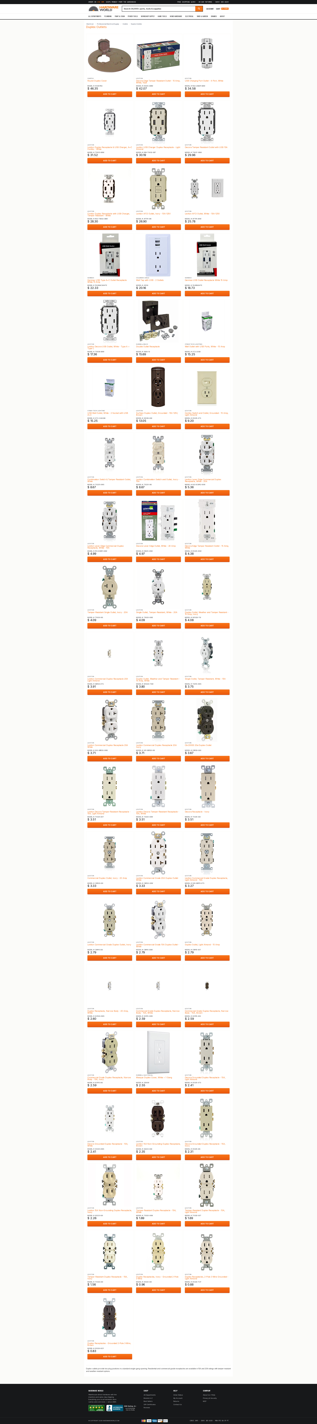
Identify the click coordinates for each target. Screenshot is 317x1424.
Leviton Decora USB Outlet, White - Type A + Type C (108, 347)
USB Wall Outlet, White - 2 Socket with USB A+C (107, 414)
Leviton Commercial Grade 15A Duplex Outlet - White (157, 945)
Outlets (125, 24)
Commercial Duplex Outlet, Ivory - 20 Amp (107, 878)
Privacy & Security (210, 1398)
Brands (214, 16)
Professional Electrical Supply (108, 24)
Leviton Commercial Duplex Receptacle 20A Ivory (156, 746)
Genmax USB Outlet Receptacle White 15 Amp (206, 280)
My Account (177, 1398)
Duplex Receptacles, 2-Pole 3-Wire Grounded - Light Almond (206, 1278)
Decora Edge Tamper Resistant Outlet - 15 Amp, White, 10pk (158, 82)
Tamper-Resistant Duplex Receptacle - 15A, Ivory (107, 1278)
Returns (176, 1401)
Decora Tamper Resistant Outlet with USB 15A (206, 147)
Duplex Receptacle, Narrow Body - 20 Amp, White (107, 1012)
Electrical (189, 16)
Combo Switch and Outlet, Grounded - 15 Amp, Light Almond (206, 414)
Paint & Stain (120, 16)
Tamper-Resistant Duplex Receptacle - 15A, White (156, 1211)
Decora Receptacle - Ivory (197, 811)
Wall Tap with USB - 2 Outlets (149, 280)
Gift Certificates (150, 1404)
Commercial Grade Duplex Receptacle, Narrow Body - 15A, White (158, 1012)
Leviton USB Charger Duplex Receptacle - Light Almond (158, 148)
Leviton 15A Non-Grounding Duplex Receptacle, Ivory (109, 1211)
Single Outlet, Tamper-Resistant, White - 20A (156, 612)
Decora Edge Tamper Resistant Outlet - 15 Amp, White (207, 547)
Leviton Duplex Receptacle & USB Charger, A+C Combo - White (109, 148)
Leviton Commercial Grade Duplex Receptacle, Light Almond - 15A (206, 879)
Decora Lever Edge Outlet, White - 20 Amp (156, 546)
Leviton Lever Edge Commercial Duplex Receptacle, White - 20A (203, 480)
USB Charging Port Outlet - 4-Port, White (204, 81)
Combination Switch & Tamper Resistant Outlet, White (109, 480)
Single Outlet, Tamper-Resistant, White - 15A (205, 679)
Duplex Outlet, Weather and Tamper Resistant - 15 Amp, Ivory (206, 613)
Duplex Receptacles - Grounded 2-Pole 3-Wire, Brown (109, 1344)
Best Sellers (148, 1401)
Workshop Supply (148, 16)
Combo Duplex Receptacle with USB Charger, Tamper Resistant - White (108, 214)
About (222, 16)
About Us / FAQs (209, 1395)
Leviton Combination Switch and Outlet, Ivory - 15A (157, 480)
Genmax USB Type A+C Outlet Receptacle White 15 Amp (107, 281)
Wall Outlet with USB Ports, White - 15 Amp (205, 346)
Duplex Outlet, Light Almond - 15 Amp (202, 944)
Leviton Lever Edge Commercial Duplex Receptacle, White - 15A (105, 547)
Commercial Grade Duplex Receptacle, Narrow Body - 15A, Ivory (109, 1078)
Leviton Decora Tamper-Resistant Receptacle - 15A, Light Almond (109, 812)
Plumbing (108, 16)
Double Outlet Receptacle (148, 346)
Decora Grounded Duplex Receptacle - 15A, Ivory (205, 1145)
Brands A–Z (148, 1398)
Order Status (178, 1395)
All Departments (94, 16)
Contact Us (177, 1404)
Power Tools (133, 16)
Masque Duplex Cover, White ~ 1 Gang (154, 1077)
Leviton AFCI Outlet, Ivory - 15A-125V (153, 213)
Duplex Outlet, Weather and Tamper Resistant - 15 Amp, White (158, 680)
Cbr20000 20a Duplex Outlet (198, 745)
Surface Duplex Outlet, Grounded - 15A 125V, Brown (157, 414)
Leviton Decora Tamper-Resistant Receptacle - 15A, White (157, 812)
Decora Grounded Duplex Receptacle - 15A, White (107, 1145)
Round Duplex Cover (97, 81)
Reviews (147, 1408)
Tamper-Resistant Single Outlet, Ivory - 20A (107, 612)
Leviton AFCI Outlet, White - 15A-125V (202, 213)
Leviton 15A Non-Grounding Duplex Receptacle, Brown (158, 1145)
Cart (222, 9)
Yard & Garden (202, 16)
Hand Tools (162, 16)
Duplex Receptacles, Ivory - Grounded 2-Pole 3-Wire (157, 1278)
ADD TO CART (109, 94)
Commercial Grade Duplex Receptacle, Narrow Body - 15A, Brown (206, 1012)
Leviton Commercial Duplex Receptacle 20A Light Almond (107, 680)
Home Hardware (176, 16)
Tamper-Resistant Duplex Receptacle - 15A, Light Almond (205, 1211)
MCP (205, 1401)
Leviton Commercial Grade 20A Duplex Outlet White (157, 879)
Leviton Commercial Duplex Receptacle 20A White (107, 746)
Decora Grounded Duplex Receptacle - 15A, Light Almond (205, 1078)
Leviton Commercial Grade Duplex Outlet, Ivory (109, 944)
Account (210, 9)
